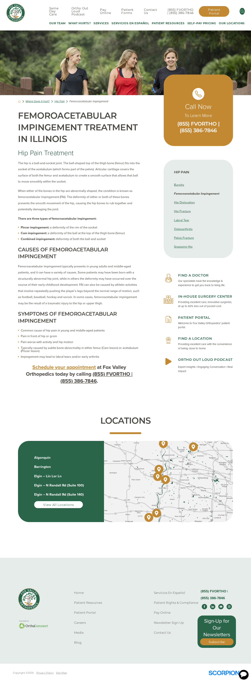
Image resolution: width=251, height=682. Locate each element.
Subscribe (217, 642)
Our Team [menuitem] (57, 23)
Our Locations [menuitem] (232, 23)
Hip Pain (60, 101)
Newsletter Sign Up (169, 623)
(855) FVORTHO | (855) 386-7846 (180, 11)
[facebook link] (204, 606)
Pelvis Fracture (184, 238)
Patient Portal (214, 11)
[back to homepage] (19, 101)
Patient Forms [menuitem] (127, 11)
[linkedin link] (212, 606)
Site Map (61, 672)
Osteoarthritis (183, 229)
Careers (80, 623)
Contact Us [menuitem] (150, 11)
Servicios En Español (169, 593)
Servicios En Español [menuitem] (130, 23)
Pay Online (162, 612)
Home (79, 593)
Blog (78, 642)
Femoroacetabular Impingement (196, 194)
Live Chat (243, 674)
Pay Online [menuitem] (105, 11)
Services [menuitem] (101, 23)
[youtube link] (221, 606)
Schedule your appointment (64, 367)
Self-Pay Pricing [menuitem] (201, 23)
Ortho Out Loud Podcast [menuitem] (79, 11)
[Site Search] (242, 11)
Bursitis (179, 185)
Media (79, 632)
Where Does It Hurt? (38, 101)
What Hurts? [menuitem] (79, 23)
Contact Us (162, 632)
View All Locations (58, 505)
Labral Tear (181, 220)
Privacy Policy (45, 672)
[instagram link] (229, 606)
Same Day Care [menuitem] (54, 11)
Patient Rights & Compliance (176, 603)
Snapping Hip (183, 247)
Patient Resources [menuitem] (168, 23)
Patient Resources (88, 603)
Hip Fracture (182, 211)
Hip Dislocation (184, 202)
